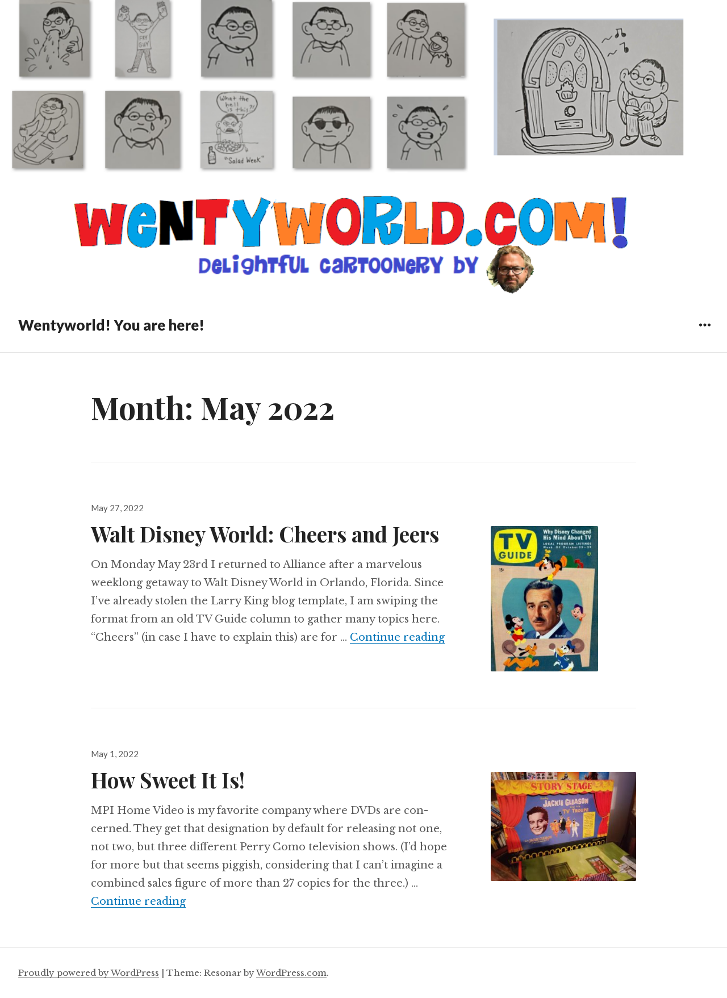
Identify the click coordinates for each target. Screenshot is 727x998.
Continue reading (397, 637)
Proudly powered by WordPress (88, 972)
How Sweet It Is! (168, 780)
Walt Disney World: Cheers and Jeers (265, 534)
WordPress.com (291, 972)
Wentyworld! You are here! (111, 325)
